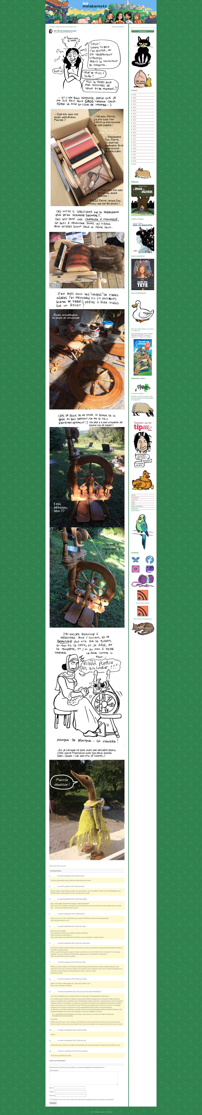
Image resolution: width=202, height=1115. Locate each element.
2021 (134, 110)
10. (50, 1030)
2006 (134, 158)
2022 (134, 107)
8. (50, 979)
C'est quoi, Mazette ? (137, 393)
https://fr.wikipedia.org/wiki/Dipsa (61, 935)
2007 (134, 155)
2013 (134, 136)
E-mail (51, 1092)
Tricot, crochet (61, 866)
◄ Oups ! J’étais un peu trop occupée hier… (63, 27)
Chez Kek (134, 499)
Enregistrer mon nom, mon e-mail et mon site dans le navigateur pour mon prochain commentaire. (83, 1099)
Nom (51, 1088)
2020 (134, 114)
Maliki (133, 504)
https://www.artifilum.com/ (82, 983)
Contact (135, 553)
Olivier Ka (134, 508)
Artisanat (53, 866)
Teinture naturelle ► (118, 27)
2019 (134, 117)
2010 (134, 145)
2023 (134, 104)
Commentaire (54, 1070)
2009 (134, 148)
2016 (134, 126)
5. (50, 926)
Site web (52, 1095)
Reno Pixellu (135, 511)
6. (50, 943)
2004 (134, 164)
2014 (134, 132)
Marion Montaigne (137, 506)
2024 (134, 101)
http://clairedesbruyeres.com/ (60, 920)
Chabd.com (135, 497)
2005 (134, 161)
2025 (134, 98)
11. (50, 1041)
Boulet (133, 495)
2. (50, 887)
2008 (134, 151)
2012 (134, 139)
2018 (134, 120)
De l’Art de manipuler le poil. (65, 31)
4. (50, 914)
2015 (134, 129)
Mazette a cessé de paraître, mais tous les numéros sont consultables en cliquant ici (142, 398)
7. (50, 962)
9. (50, 992)
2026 (134, 95)
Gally (133, 502)
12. (50, 1051)
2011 (134, 142)
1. (50, 876)
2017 (134, 123)
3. (50, 899)
